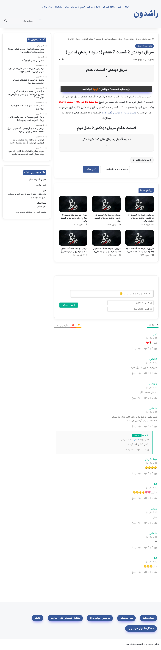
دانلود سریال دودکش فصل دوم (119, 113)
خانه (127, 7)
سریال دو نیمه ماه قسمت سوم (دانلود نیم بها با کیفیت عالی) (140, 250)
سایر (67, 7)
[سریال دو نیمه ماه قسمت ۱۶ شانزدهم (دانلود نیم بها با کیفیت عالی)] (139, 204)
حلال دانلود (148, 618)
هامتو (38, 618)
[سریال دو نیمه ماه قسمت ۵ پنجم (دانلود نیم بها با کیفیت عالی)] (106, 204)
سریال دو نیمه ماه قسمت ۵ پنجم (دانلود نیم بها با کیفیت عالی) (107, 218)
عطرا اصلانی (41, 203)
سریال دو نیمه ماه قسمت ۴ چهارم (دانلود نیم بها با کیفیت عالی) (74, 218)
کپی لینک (91, 169)
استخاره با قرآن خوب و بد (141, 628)
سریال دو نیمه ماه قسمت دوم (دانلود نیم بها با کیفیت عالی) (107, 250)
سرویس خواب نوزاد (100, 618)
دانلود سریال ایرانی (125, 39)
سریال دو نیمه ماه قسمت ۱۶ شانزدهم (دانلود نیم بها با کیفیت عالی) (141, 218)
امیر (44, 190)
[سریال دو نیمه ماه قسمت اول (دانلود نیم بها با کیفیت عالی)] (73, 238)
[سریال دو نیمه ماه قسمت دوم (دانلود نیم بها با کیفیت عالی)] (106, 238)
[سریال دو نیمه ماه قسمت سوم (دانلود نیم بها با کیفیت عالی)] (139, 238)
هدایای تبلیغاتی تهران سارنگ (65, 618)
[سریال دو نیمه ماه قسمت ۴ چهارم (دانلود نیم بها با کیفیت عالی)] (73, 204)
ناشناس (136, 439)
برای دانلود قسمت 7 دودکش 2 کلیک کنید (106, 89)
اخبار (120, 7)
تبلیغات (58, 7)
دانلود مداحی (109, 7)
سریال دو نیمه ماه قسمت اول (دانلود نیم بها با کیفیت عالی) (74, 250)
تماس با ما (47, 7)
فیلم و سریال (78, 7)
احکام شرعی (93, 7)
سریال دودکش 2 (141, 160)
